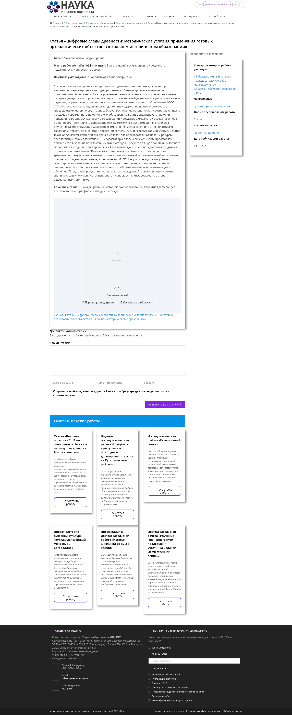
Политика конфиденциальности (204, 711)
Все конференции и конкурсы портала (172, 700)
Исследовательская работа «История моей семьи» (164, 440)
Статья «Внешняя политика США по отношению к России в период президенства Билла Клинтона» (70, 444)
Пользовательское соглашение (169, 711)
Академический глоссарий (166, 674)
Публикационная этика (164, 678)
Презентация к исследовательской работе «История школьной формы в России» (115, 540)
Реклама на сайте (161, 696)
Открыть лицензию (160, 647)
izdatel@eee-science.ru (75, 678)
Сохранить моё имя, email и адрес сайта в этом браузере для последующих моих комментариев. (111, 393)
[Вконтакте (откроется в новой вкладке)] (236, 4)
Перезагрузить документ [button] (99, 302)
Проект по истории (206, 133)
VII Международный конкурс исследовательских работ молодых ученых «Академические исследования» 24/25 (215, 85)
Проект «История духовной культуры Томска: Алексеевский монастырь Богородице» (70, 540)
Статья (198, 119)
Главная (56, 23)
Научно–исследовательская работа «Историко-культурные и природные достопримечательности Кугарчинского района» (117, 450)
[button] (218, 4)
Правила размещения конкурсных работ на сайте (178, 691)
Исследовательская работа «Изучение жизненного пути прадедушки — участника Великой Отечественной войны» (162, 544)
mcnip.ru (67, 688)
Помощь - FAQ (159, 683)
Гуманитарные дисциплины (130, 23)
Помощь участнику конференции (170, 687)
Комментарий (61, 343)
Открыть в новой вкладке (138, 302)
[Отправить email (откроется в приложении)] (242, 4)
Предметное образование (99, 23)
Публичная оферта (232, 711)
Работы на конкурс (74, 23)
